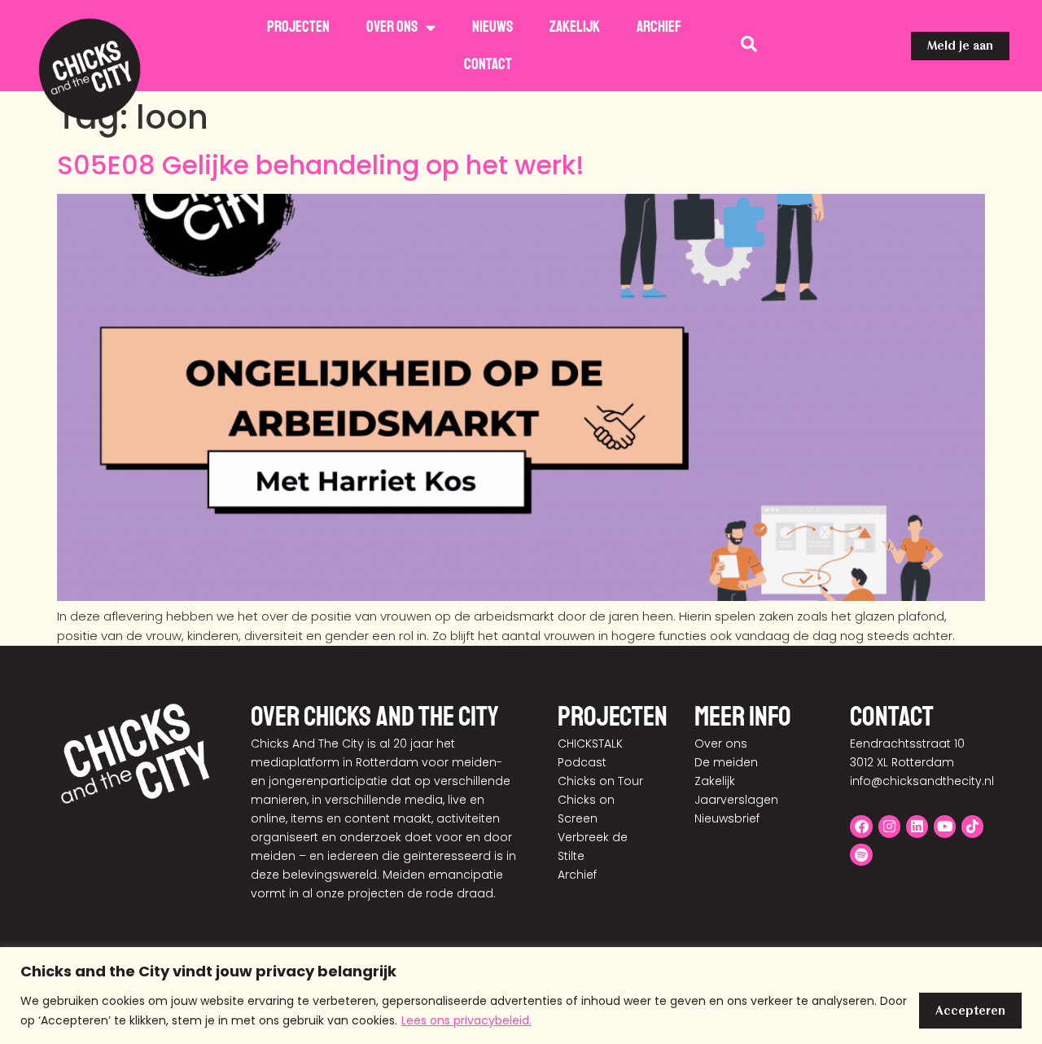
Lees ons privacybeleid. (466, 1020)
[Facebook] (861, 826)
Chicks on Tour (600, 781)
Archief (659, 27)
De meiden (726, 762)
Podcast (582, 762)
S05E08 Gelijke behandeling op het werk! (320, 165)
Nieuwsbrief (727, 818)
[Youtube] (945, 826)
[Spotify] (861, 855)
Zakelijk (574, 27)
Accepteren (970, 1010)
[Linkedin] (917, 826)
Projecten (298, 27)
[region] (521, 995)
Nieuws (492, 27)
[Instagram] (889, 826)
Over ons (392, 27)
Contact (488, 64)
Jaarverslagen (736, 800)
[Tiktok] (972, 826)
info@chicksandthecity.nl (922, 781)
